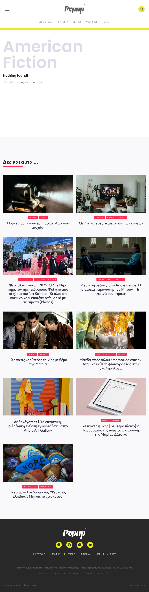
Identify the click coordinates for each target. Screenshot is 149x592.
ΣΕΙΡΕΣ (71, 554)
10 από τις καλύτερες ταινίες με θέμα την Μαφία (38, 361)
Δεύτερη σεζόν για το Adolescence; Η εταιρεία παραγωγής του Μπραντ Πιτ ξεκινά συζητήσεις (111, 289)
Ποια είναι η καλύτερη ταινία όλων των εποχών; (38, 225)
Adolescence (105, 279)
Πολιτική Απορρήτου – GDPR (98, 573)
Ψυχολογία (46, 486)
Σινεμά (33, 217)
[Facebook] (59, 545)
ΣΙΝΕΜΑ (85, 554)
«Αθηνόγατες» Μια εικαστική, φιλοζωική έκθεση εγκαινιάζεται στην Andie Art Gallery (38, 426)
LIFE (98, 554)
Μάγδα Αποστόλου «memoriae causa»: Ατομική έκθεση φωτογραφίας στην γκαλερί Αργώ (110, 364)
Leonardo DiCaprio (46, 279)
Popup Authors (58, 573)
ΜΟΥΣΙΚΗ (56, 554)
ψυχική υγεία (30, 486)
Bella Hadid (25, 279)
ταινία (43, 217)
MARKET (111, 554)
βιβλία (105, 420)
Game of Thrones (116, 217)
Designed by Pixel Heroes (135, 585)
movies (43, 354)
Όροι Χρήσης (75, 573)
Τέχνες (121, 354)
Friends (100, 217)
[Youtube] (90, 545)
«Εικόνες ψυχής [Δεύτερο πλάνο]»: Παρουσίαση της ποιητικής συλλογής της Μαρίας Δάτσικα (111, 430)
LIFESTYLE (39, 554)
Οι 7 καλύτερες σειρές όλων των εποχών (111, 223)
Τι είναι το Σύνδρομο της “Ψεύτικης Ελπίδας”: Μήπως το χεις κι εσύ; (38, 494)
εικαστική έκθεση (105, 354)
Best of (32, 354)
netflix (119, 279)
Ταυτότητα (43, 573)
